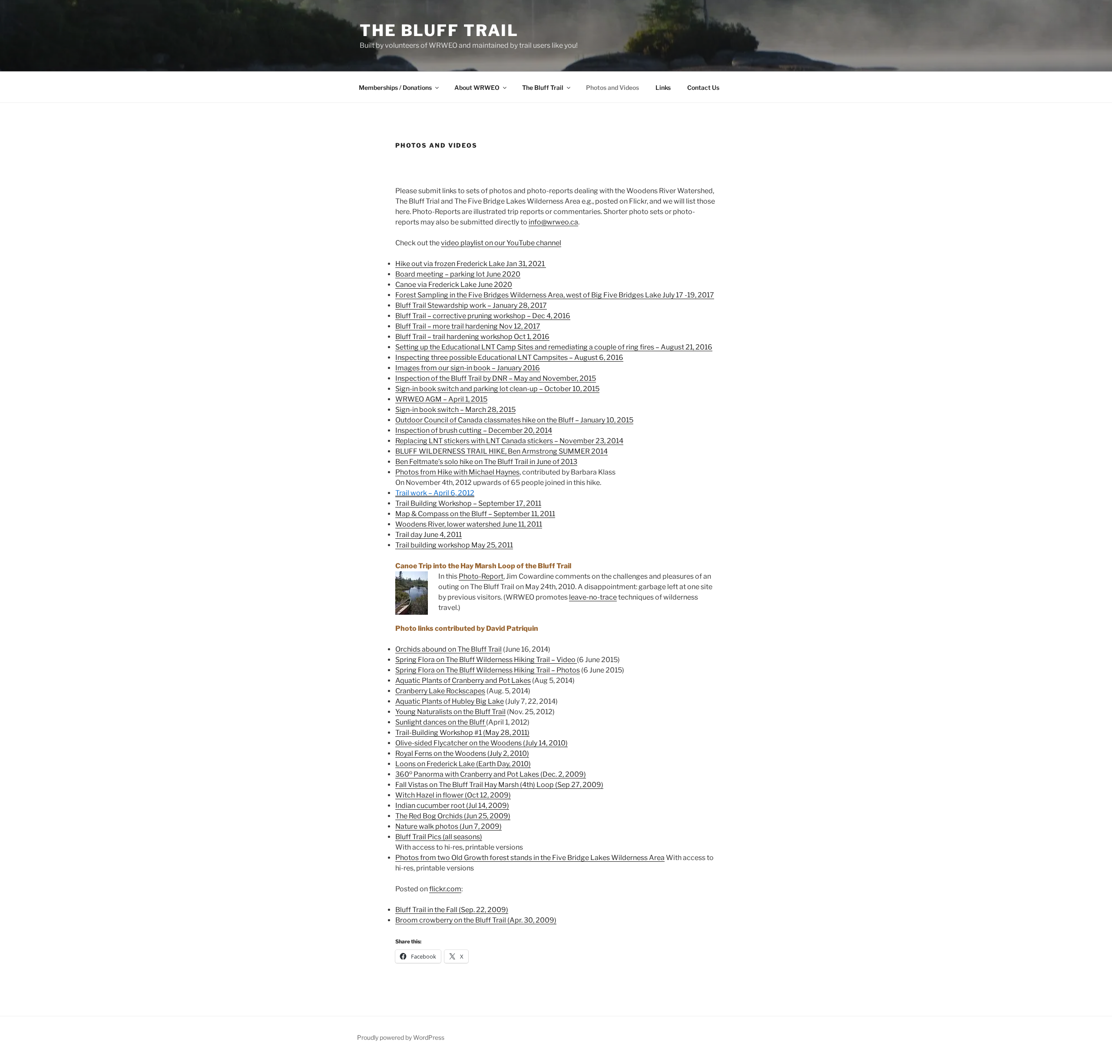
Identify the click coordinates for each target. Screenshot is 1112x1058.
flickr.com (445, 889)
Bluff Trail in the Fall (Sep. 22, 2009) (451, 910)
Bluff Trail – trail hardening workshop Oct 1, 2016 (472, 337)
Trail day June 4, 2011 (428, 535)
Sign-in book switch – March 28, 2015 (455, 409)
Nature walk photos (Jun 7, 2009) (448, 826)
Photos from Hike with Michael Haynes (457, 472)
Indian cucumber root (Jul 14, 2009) (452, 805)
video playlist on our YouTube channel (501, 243)
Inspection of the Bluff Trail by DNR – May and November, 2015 (495, 378)
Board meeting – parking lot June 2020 (457, 274)
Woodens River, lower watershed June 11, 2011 (468, 524)
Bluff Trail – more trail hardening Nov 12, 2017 (467, 326)
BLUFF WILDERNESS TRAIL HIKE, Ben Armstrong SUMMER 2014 (501, 451)
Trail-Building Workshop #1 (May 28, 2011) (462, 732)
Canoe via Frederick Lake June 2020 (453, 284)
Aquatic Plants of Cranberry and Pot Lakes (463, 680)
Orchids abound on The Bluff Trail (448, 649)
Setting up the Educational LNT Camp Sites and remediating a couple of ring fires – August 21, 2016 (553, 347)
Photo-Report (481, 576)
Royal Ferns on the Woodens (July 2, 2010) (462, 753)
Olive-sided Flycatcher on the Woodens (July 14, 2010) (481, 743)
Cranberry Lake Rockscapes (440, 691)
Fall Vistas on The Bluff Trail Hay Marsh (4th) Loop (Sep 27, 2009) (499, 785)
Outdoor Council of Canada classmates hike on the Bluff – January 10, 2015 (514, 420)
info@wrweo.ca (553, 222)
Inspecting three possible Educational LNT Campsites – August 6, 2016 (509, 357)
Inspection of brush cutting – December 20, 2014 (473, 430)
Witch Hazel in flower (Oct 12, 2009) (453, 795)
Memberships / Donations (395, 87)
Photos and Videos (612, 87)
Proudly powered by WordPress (400, 1037)
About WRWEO (477, 87)
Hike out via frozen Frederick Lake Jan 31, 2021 (470, 264)
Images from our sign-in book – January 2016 (467, 368)
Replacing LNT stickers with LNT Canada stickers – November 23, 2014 (509, 441)
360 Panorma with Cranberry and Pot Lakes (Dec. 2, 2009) (490, 774)
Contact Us (703, 87)
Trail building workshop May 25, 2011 (454, 545)
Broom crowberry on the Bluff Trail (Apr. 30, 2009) (475, 920)
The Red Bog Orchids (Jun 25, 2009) (452, 816)
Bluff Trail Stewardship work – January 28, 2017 (471, 305)
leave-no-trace (593, 597)
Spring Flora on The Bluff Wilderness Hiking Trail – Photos (487, 670)
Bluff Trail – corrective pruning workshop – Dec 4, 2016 (482, 316)
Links (663, 87)
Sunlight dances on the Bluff (440, 722)
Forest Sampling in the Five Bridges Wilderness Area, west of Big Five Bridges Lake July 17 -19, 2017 (554, 295)
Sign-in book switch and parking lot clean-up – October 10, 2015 (497, 389)
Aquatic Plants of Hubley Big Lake (449, 701)
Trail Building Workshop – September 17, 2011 (468, 503)
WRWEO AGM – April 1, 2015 (441, 399)
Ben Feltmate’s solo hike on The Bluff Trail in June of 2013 (486, 462)
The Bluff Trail (439, 30)
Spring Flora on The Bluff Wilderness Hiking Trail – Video (486, 660)
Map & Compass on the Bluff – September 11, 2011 (475, 514)
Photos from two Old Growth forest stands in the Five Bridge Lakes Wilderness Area (530, 858)
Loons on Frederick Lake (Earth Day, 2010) (463, 764)
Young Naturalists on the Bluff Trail (450, 712)
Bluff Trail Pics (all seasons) (438, 837)
